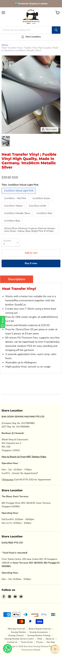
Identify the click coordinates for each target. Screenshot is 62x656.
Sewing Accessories (38, 632)
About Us (50, 638)
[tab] (16, 279)
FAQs (39, 638)
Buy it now (31, 263)
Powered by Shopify (31, 649)
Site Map (51, 642)
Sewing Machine (18, 632)
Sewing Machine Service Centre (19, 638)
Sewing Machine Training (38, 635)
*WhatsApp (7, 479)
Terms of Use (27, 642)
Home (5, 45)
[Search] (56, 30)
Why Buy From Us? (16, 628)
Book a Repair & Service (40, 628)
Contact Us (12, 642)
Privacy (39, 642)
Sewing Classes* (16, 635)
